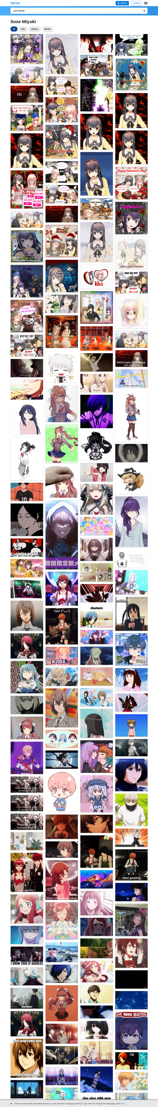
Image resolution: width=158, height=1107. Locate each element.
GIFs (23, 29)
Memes (47, 29)
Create (123, 3)
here (123, 1103)
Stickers (34, 29)
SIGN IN (136, 3)
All (14, 29)
